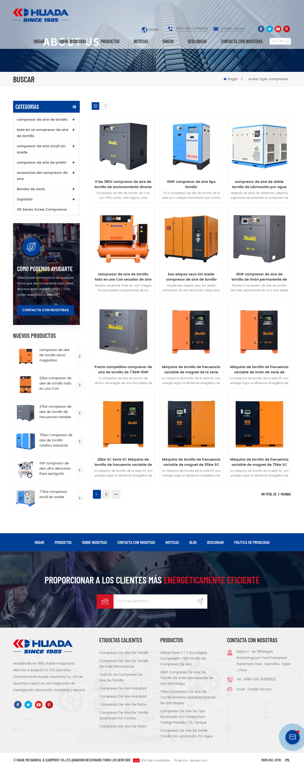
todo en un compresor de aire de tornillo (42, 133)
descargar (197, 41)
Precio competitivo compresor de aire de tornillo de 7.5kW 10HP (123, 370)
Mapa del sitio (271, 760)
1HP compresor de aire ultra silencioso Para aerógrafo (55, 469)
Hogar (39, 41)
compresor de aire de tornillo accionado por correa (124, 715)
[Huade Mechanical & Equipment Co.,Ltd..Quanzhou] (41, 15)
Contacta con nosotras (241, 41)
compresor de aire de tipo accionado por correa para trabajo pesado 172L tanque (183, 716)
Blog (193, 542)
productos (63, 542)
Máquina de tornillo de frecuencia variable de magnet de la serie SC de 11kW (191, 370)
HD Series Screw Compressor (42, 209)
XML (287, 760)
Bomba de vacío (31, 189)
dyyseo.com (198, 760)
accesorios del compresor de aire (42, 176)
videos (168, 41)
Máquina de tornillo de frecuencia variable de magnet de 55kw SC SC (191, 462)
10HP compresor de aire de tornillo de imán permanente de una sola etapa (259, 277)
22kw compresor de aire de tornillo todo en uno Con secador (55, 383)
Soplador (25, 199)
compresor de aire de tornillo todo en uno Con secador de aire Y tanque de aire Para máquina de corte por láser (123, 277)
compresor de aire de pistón (41, 162)
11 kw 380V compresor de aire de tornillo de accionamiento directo (123, 184)
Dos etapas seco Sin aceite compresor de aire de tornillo (191, 277)
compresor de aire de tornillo (42, 119)
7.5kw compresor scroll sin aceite (53, 494)
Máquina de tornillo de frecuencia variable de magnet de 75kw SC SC (259, 462)
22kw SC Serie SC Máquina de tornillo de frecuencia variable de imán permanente (123, 462)
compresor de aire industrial (122, 688)
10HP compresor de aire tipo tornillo (191, 184)
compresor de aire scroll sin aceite (41, 149)
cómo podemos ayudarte (45, 269)
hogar (39, 542)
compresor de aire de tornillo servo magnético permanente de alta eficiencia (55, 355)
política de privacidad (252, 542)
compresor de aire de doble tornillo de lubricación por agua (259, 184)
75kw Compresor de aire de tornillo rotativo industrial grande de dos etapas (55, 440)
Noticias (141, 41)
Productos (110, 41)
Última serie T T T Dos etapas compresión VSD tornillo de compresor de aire (183, 658)
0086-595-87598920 (192, 28)
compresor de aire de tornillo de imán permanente (124, 663)
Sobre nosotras (72, 41)
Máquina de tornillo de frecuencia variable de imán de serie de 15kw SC (259, 370)
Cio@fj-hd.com (233, 28)
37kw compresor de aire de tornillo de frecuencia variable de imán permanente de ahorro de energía (55, 412)
